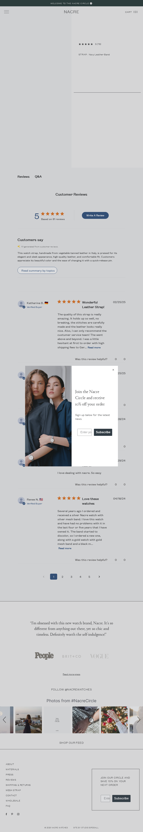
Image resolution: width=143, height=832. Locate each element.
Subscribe (103, 432)
